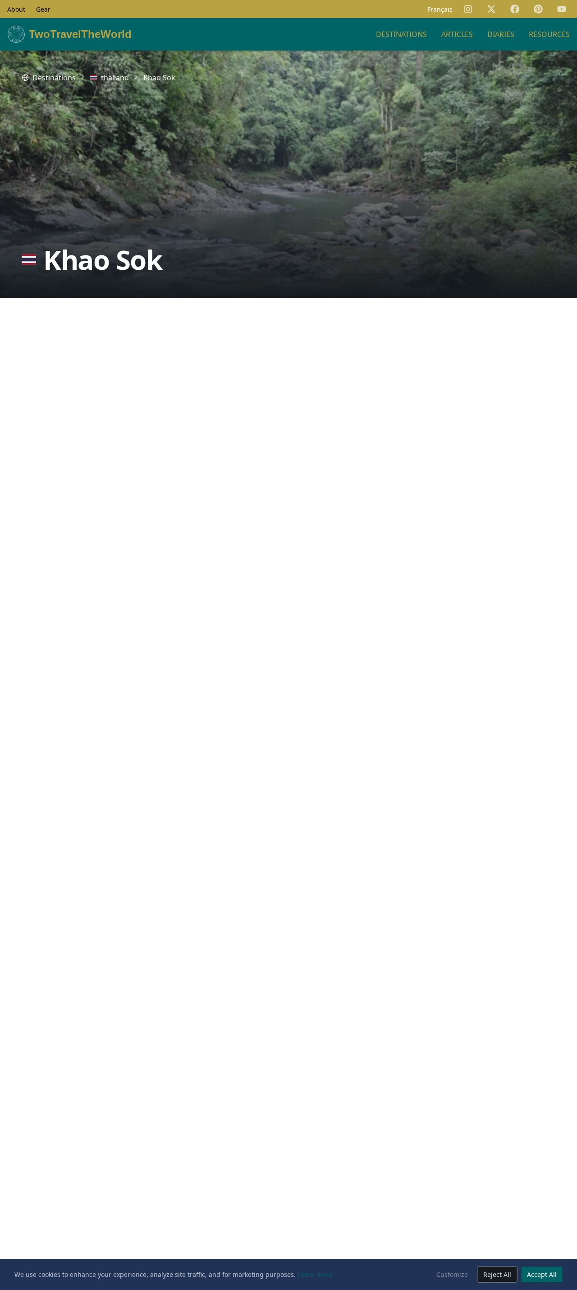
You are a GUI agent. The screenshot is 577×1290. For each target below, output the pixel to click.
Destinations (401, 34)
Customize (452, 1274)
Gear (43, 9)
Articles (457, 34)
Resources (549, 34)
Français (440, 9)
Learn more (315, 1274)
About (16, 9)
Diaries (500, 34)
